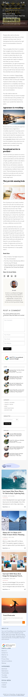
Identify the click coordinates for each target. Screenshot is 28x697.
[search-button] (21, 2)
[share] (15, 276)
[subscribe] (23, 622)
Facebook (4, 682)
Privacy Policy (5, 659)
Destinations (9, 408)
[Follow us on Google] (14, 358)
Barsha (5, 537)
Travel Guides (22, 23)
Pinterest (4, 686)
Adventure (8, 410)
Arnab (5, 21)
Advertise (4, 656)
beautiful (8, 139)
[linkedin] (11, 276)
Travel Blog (8, 404)
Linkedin (4, 684)
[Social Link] (4, 276)
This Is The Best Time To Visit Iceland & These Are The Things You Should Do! (14, 267)
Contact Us (5, 652)
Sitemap (4, 663)
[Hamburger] (23, 2)
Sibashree (6, 578)
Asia (5, 406)
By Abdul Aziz (12, 455)
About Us (4, 650)
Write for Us (5, 654)
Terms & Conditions (7, 661)
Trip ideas (4, 675)
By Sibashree (12, 372)
